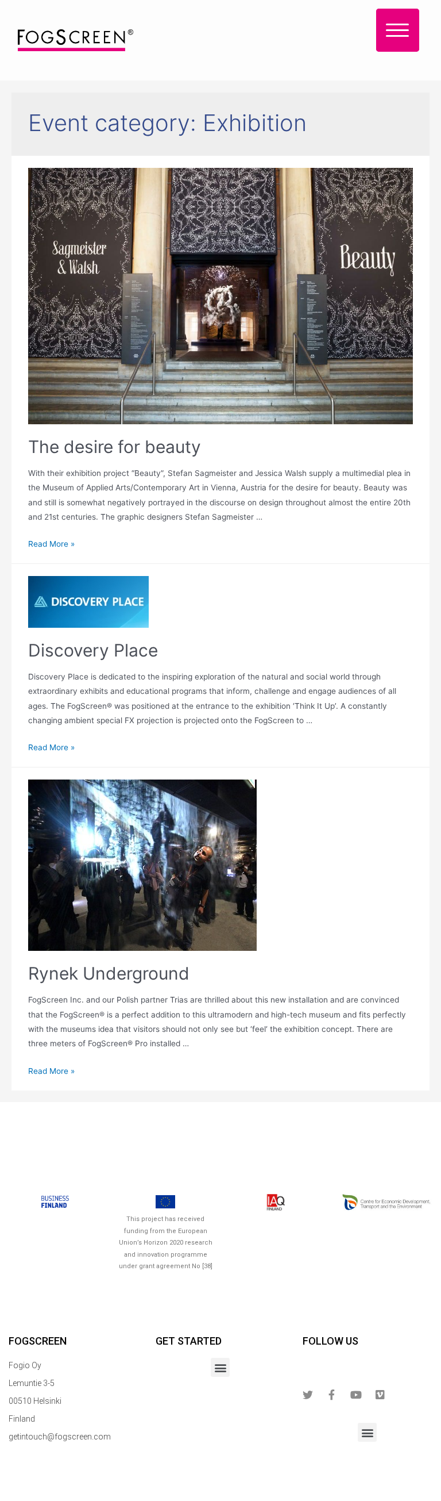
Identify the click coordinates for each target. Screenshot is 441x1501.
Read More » (51, 543)
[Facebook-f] (332, 1394)
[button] (220, 1367)
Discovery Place (93, 650)
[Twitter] (308, 1394)
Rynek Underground (108, 973)
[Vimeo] (380, 1394)
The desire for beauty (114, 446)
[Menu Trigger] (397, 30)
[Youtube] (356, 1394)
